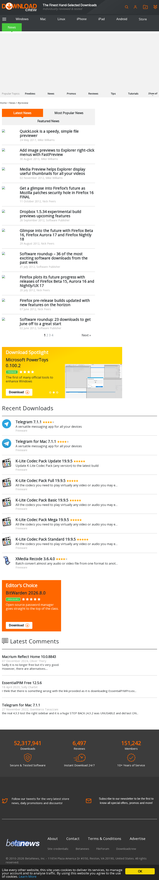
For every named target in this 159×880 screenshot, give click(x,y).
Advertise (137, 838)
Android (121, 19)
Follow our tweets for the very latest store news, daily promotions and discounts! (40, 801)
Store (143, 19)
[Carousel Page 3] (57, 392)
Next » (86, 335)
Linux (61, 19)
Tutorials (133, 93)
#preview (23, 103)
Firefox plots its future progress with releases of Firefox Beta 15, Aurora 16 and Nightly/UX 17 (57, 281)
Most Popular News (68, 113)
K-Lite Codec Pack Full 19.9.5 (41, 480)
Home (3, 103)
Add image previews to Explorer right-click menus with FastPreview (57, 152)
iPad (101, 19)
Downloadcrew (126, 849)
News (12, 27)
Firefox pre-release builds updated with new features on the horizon (55, 302)
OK (140, 871)
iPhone (82, 19)
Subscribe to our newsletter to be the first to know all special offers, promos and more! (126, 800)
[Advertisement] (79, 60)
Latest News (22, 113)
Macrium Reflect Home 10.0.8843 (29, 656)
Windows (22, 19)
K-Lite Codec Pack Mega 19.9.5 (42, 519)
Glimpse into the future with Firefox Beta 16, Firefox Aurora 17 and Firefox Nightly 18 (56, 235)
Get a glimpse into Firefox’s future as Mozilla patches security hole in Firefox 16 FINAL (57, 192)
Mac (43, 19)
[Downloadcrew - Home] (19, 7)
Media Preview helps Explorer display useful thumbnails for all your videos (52, 171)
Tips (113, 93)
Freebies (30, 93)
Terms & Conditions (104, 838)
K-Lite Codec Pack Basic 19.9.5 (42, 500)
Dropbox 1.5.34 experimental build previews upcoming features (50, 213)
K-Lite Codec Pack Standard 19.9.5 (46, 539)
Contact (73, 838)
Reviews (93, 93)
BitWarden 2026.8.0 (26, 593)
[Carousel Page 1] (50, 392)
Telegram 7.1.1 (29, 421)
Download (16, 392)
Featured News (48, 121)
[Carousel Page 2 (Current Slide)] (54, 392)
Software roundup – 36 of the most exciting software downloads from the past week (54, 258)
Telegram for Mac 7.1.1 (36, 441)
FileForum (102, 849)
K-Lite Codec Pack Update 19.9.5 (44, 461)
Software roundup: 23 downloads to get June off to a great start (55, 321)
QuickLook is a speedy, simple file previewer (49, 133)
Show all (152, 93)
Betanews (82, 849)
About (53, 838)
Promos (71, 93)
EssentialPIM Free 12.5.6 (22, 682)
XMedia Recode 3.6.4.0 (35, 558)
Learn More (27, 876)
